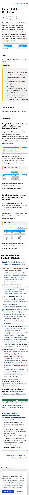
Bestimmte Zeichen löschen (19, 351)
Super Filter (19, 342)
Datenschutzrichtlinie (16, 487)
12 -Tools (19, 349)
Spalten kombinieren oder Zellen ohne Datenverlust (14, 291)
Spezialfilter (8, 344)
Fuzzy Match (23, 301)
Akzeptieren (8, 491)
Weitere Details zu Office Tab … (17, 455)
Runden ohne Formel (20, 293)
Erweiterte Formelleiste (20, 328)
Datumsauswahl (9, 335)
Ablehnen (20, 491)
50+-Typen (11, 354)
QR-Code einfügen (13, 363)
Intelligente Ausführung (13, 273)
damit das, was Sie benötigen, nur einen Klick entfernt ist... (14, 394)
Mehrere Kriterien (21, 297)
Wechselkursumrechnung (18, 369)
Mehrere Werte (8, 299)
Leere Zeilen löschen (10, 289)
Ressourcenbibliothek (16, 333)
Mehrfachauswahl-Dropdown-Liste (15, 306)
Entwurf (8, 328)
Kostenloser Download (16, 407)
